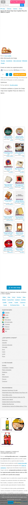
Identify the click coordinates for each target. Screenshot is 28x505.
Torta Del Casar (9, 220)
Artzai (13, 297)
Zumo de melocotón (7, 345)
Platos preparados (6, 370)
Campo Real (10, 299)
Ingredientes (9, 60)
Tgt (23, 220)
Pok (23, 156)
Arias (9, 297)
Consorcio (22, 140)
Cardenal (11, 188)
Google (3, 63)
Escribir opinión (14, 85)
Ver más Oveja (15, 287)
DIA (6, 331)
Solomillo (4, 342)
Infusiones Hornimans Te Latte (10, 390)
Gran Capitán (7, 55)
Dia (24, 305)
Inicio (3, 8)
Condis (16, 302)
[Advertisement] (14, 28)
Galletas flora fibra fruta (8, 404)
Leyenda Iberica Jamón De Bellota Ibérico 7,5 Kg (14, 406)
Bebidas (4, 365)
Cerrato (10, 302)
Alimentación (5, 376)
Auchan (19, 297)
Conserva (4, 381)
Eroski (11, 140)
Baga (24, 297)
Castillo (22, 204)
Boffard (4, 299)
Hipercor (7, 326)
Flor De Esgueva (9, 204)
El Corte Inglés (8, 322)
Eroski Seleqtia (10, 156)
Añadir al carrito (19, 74)
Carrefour (23, 299)
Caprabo (7, 312)
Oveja (20, 8)
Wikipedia (24, 60)
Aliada (22, 236)
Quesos (15, 8)
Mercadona (8, 319)
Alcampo (7, 329)
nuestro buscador (22, 463)
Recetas (3, 60)
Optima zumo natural (7, 399)
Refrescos (4, 340)
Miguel (22, 188)
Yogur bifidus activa (7, 395)
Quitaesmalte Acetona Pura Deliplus (11, 401)
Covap (5, 305)
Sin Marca (11, 172)
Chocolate (4, 347)
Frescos (9, 8)
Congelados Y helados (8, 367)
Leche (3, 354)
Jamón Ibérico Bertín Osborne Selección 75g (13, 397)
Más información (18, 502)
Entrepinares (10, 252)
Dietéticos (4, 372)
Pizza (3, 356)
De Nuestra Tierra (14, 305)
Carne (3, 351)
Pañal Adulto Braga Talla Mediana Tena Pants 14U (14, 392)
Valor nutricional (17, 60)
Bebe (3, 374)
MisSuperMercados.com (17, 2)
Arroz (3, 349)
